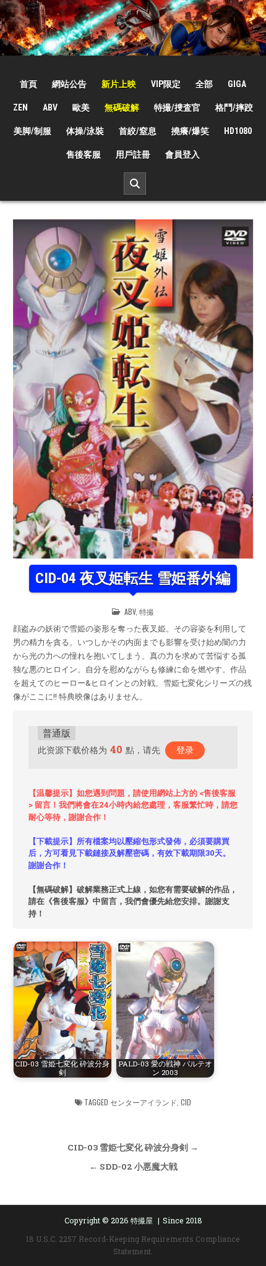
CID (186, 1102)
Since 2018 (182, 1220)
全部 (204, 84)
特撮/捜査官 (177, 107)
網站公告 (69, 84)
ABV (50, 107)
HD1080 (238, 131)
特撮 (146, 611)
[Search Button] (135, 183)
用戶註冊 (133, 154)
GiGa (237, 84)
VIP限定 (166, 84)
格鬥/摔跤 (234, 107)
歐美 (81, 107)
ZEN (20, 107)
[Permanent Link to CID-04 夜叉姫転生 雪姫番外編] (133, 389)
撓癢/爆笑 (190, 131)
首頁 (28, 84)
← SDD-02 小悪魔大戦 (133, 1166)
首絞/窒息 (138, 131)
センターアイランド (143, 1102)
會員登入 (182, 154)
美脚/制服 (32, 131)
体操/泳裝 (85, 131)
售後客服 (83, 154)
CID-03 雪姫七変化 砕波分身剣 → (133, 1147)
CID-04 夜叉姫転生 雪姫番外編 (132, 578)
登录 (185, 750)
